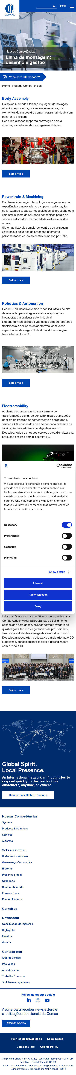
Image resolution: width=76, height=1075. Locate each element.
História (7, 868)
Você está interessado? (24, 77)
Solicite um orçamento (16, 982)
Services (7, 834)
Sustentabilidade (12, 887)
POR (63, 6)
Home (6, 85)
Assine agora (16, 1023)
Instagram (38, 1000)
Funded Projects (12, 899)
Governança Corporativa (17, 862)
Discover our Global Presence (28, 795)
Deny (38, 606)
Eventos (7, 936)
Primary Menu (72, 6)
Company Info (25, 1046)
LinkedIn (29, 1000)
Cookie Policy (49, 1046)
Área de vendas (11, 957)
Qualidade (8, 881)
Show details (57, 571)
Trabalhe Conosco (13, 976)
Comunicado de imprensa (17, 924)
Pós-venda (8, 964)
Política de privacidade (26, 1038)
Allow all (38, 583)
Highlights (8, 930)
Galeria (6, 942)
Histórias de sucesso (15, 856)
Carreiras (9, 909)
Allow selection (38, 594)
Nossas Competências (19, 816)
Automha (7, 841)
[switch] (67, 536)
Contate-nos (12, 952)
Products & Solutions (15, 828)
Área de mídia (10, 970)
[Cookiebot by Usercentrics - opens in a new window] (56, 466)
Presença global (12, 874)
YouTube (47, 1000)
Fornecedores (10, 893)
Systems (7, 822)
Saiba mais (16, 173)
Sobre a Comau (14, 850)
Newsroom (10, 918)
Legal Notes (55, 1038)
